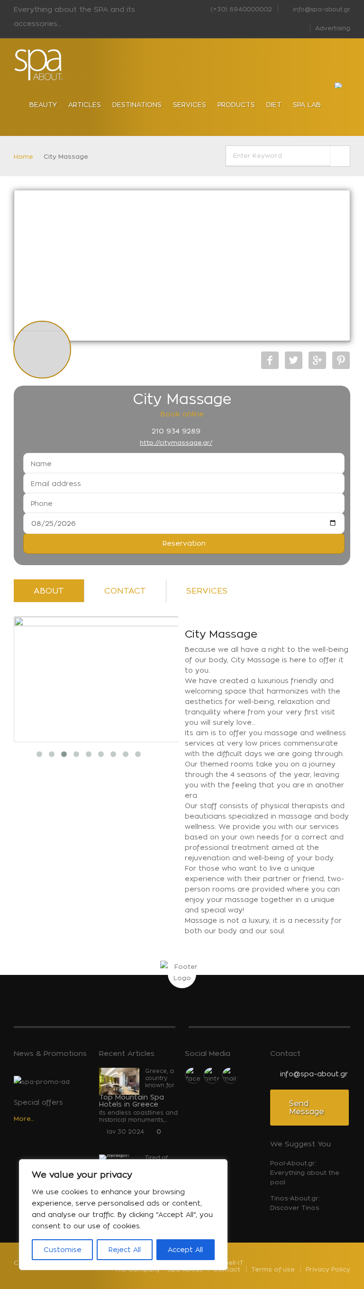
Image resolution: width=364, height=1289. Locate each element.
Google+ (317, 360)
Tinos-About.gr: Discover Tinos (295, 1203)
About (49, 590)
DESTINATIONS (137, 104)
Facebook (270, 360)
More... (24, 1118)
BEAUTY (43, 104)
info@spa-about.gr (320, 9)
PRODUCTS (236, 104)
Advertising (332, 28)
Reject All (125, 1249)
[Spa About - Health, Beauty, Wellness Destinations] (39, 65)
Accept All (185, 1249)
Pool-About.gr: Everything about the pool (304, 1172)
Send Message (306, 1108)
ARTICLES (84, 104)
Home (23, 156)
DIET (274, 104)
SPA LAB (307, 104)
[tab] (49, 593)
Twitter (293, 360)
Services (207, 590)
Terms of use (273, 1269)
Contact (125, 590)
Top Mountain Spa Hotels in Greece (131, 1100)
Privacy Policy (328, 1269)
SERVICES (189, 104)
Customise (63, 1249)
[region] (123, 1214)
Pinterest (341, 360)
